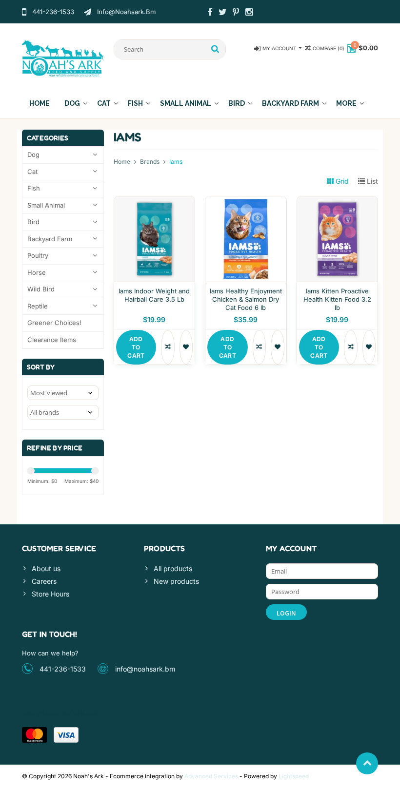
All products (173, 568)
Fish (135, 103)
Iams (175, 161)
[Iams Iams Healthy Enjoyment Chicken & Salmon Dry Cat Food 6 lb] (245, 201)
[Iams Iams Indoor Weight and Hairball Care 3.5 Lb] (154, 201)
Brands (150, 161)
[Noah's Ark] (63, 58)
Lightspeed (294, 776)
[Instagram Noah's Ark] (249, 13)
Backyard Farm (290, 103)
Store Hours (50, 594)
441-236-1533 (63, 669)
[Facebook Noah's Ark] (209, 13)
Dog (72, 103)
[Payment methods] (34, 735)
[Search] (215, 49)
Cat (104, 103)
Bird (236, 103)
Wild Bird (41, 289)
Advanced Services (211, 776)
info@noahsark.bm (145, 669)
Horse (36, 272)
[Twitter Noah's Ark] (223, 13)
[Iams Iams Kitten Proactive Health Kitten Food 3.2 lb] (337, 201)
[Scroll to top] (367, 763)
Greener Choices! (54, 323)
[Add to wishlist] (186, 347)
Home (39, 103)
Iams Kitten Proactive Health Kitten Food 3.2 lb (337, 299)
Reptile (37, 306)
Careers (44, 581)
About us (46, 568)
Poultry (37, 255)
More (346, 103)
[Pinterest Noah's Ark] (236, 13)
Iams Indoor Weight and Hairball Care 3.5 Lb (154, 295)
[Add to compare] (167, 347)
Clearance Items (51, 340)
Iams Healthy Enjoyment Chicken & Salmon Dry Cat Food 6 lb (246, 299)
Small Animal (185, 103)
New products (176, 581)
